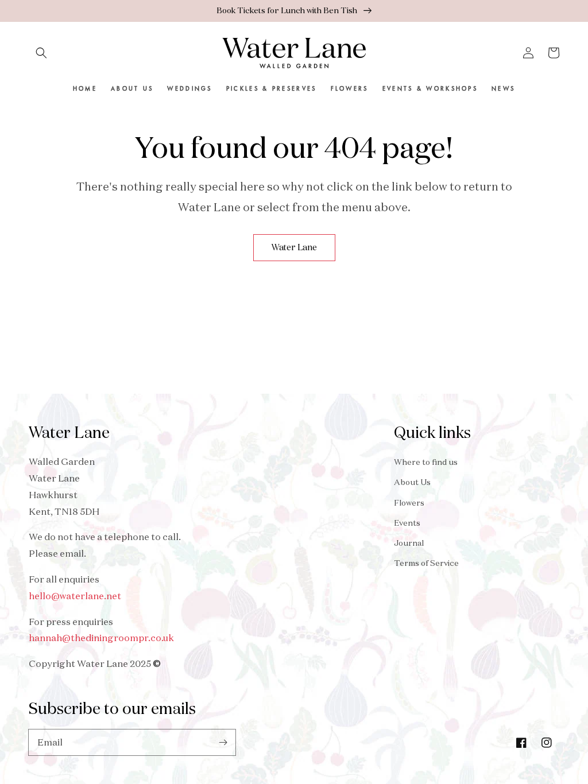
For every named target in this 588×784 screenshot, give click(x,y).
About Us (412, 482)
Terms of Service (426, 563)
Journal (409, 543)
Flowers (409, 503)
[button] (41, 52)
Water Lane (294, 247)
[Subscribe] (222, 742)
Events (407, 523)
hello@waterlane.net (75, 595)
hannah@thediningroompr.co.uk (101, 637)
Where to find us (426, 462)
